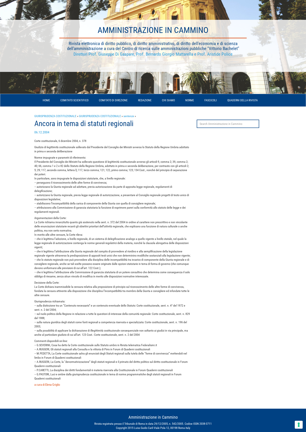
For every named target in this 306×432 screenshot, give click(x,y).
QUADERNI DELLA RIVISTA (242, 100)
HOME (46, 100)
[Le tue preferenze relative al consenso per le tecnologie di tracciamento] (299, 425)
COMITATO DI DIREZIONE (113, 100)
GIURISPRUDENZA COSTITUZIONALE (55, 116)
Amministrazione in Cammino (153, 30)
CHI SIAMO (168, 100)
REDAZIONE (145, 100)
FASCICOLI (210, 100)
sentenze (128, 116)
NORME (189, 100)
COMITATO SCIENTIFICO (74, 100)
